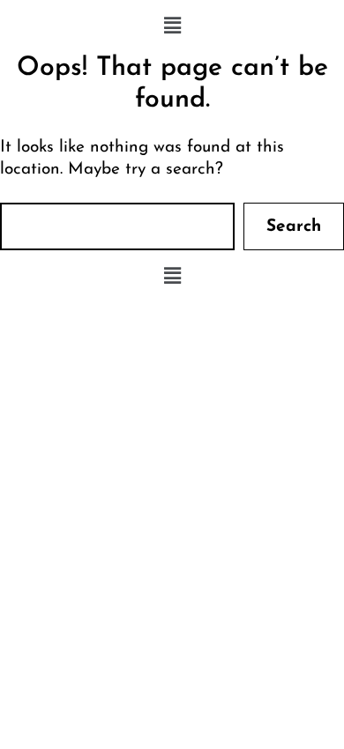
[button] (172, 26)
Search (293, 227)
